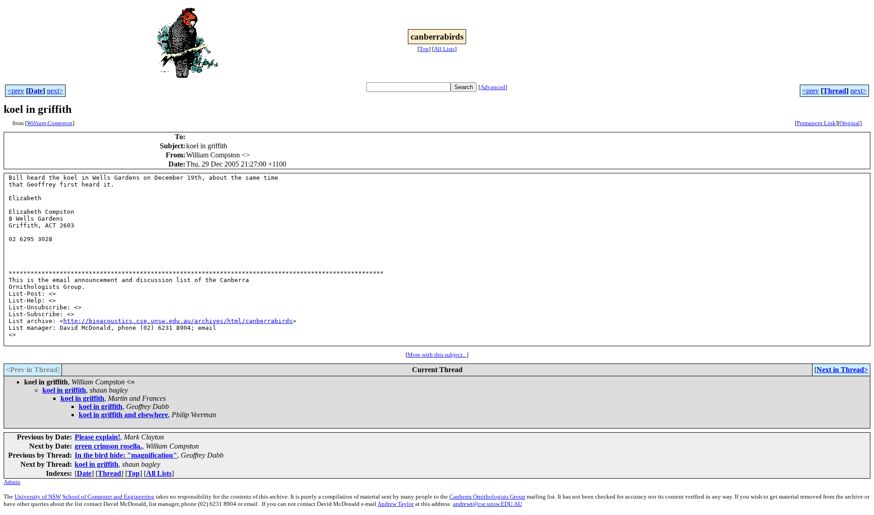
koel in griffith (64, 390)
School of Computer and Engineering (108, 496)
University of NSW (38, 496)
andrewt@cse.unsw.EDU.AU (487, 503)
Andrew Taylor (395, 503)
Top (424, 48)
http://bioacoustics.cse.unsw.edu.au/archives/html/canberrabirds (178, 321)
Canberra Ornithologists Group (487, 496)
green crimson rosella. (108, 446)
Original (849, 123)
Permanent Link (816, 123)
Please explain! (97, 437)
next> (55, 91)
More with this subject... (437, 354)
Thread (834, 91)
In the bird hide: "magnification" (126, 455)
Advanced (492, 87)
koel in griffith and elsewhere (123, 415)
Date (35, 91)
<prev (15, 91)
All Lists (444, 48)
